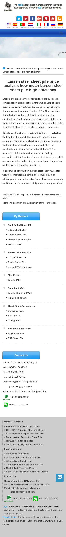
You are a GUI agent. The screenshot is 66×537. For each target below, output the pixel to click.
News (10, 68)
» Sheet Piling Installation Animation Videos (26, 471)
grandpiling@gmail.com (21, 386)
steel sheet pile (44, 506)
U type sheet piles (17, 230)
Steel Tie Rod (15, 315)
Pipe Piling (14, 275)
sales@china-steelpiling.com (23, 381)
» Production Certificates (16, 453)
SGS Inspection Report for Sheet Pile (25, 433)
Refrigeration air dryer (14, 520)
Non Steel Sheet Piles (19, 328)
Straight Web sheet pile (20, 267)
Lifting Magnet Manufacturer (42, 520)
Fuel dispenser (25, 517)
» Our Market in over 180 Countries (22, 457)
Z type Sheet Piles (17, 234)
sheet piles (14, 506)
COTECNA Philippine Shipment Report (25, 430)
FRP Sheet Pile (15, 338)
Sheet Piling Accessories (21, 306)
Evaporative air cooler (47, 517)
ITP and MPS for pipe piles (19, 440)
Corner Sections (16, 311)
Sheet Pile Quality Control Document (24, 444)
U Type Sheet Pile (17, 257)
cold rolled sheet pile (26, 510)
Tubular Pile (14, 280)
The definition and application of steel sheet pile (32, 202)
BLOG (19, 513)
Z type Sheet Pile (16, 262)
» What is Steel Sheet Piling (18, 461)
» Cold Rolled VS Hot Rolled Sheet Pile (23, 464)
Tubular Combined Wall (20, 293)
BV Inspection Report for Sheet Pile (24, 437)
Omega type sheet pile (19, 239)
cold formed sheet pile (51, 510)
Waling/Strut (14, 320)
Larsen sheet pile (11, 99)
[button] (5, 225)
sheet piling (28, 506)
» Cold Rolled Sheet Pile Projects (20, 468)
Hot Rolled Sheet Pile (19, 252)
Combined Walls (16, 288)
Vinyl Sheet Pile (16, 333)
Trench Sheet (15, 244)
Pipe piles (9, 513)
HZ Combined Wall (17, 298)
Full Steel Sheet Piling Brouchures (23, 426)
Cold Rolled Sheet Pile (20, 225)
